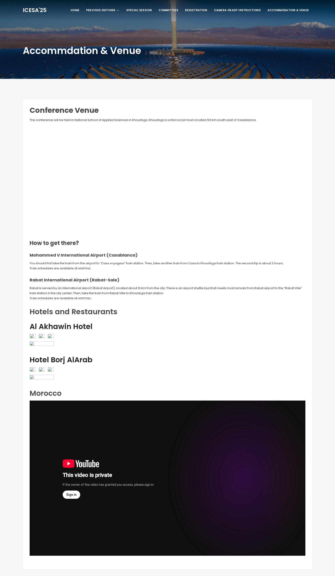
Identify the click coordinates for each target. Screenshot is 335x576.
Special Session (139, 10)
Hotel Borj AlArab (61, 360)
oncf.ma (84, 268)
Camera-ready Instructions (237, 10)
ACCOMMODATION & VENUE (288, 10)
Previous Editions (100, 10)
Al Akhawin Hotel (61, 326)
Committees (168, 10)
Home (75, 10)
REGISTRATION (196, 10)
